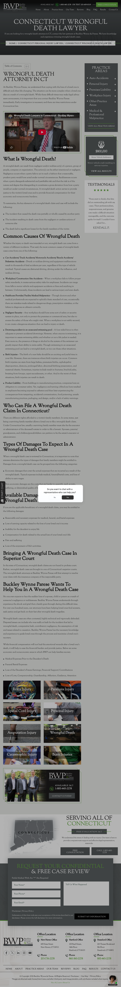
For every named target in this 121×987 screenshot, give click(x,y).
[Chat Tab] (60, 493)
